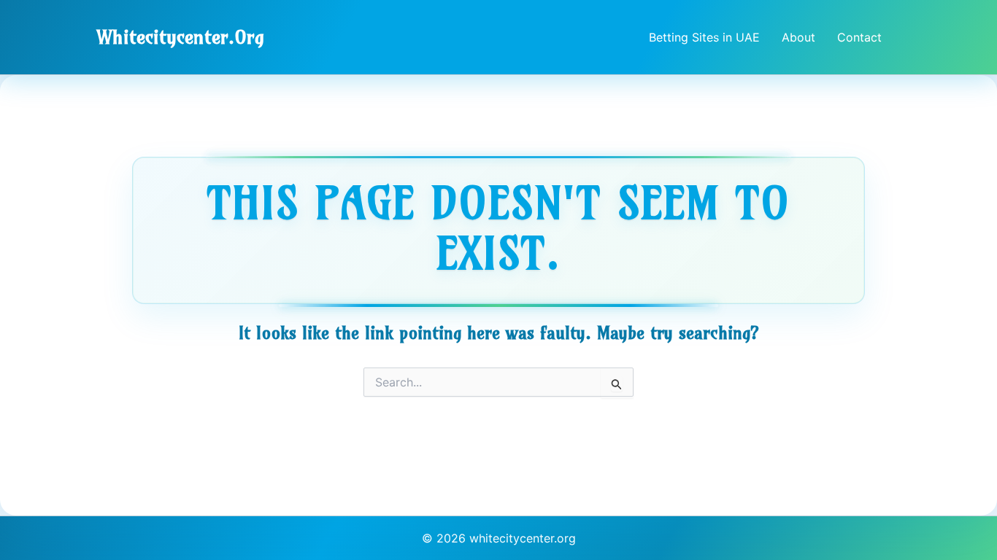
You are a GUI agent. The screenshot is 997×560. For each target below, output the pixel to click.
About (798, 37)
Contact (859, 37)
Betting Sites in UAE (704, 37)
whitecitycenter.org (180, 37)
